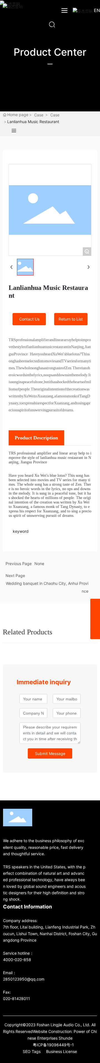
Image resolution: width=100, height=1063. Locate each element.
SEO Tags (32, 1051)
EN (97, 10)
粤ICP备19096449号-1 (53, 1044)
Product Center (50, 52)
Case (38, 115)
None (39, 563)
